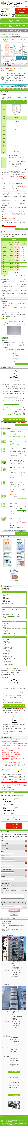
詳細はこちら (22, 771)
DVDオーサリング (14, 494)
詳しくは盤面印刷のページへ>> (17, 436)
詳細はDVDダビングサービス (19, 455)
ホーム (2, 34)
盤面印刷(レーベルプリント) (16, 431)
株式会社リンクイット (7, 923)
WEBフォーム (13, 1039)
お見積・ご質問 (21, 9)
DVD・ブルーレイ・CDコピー (12, 34)
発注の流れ (12, 668)
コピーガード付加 (14, 481)
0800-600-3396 (15, 1025)
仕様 (12, 68)
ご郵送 (4, 625)
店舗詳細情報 (15, 1095)
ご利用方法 (5, 70)
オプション (18, 68)
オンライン (5, 631)
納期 (8, 68)
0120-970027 (15, 974)
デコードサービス (21, 510)
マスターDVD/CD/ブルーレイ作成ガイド (14, 419)
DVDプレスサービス (18, 463)
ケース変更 (12, 439)
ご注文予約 (21, 12)
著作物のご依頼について (9, 218)
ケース (5, 318)
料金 (3, 68)
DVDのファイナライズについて (11, 404)
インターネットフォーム (8, 603)
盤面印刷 (5, 338)
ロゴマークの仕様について (10, 226)
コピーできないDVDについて (11, 397)
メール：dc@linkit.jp (14, 1041)
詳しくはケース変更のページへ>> (18, 445)
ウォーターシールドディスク (17, 470)
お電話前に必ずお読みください (21, 795)
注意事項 (12, 70)
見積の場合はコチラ (14, 913)
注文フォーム (6, 611)
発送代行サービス (16, 200)
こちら (18, 166)
